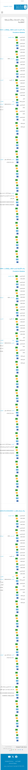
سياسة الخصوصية (9, 761)
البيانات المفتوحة (8, 6)
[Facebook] (22, 750)
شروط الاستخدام (13, 763)
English (22, 1)
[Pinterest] (15, 750)
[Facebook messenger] (20, 750)
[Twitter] (17, 750)
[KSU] (20, 6)
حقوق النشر (18, 761)
